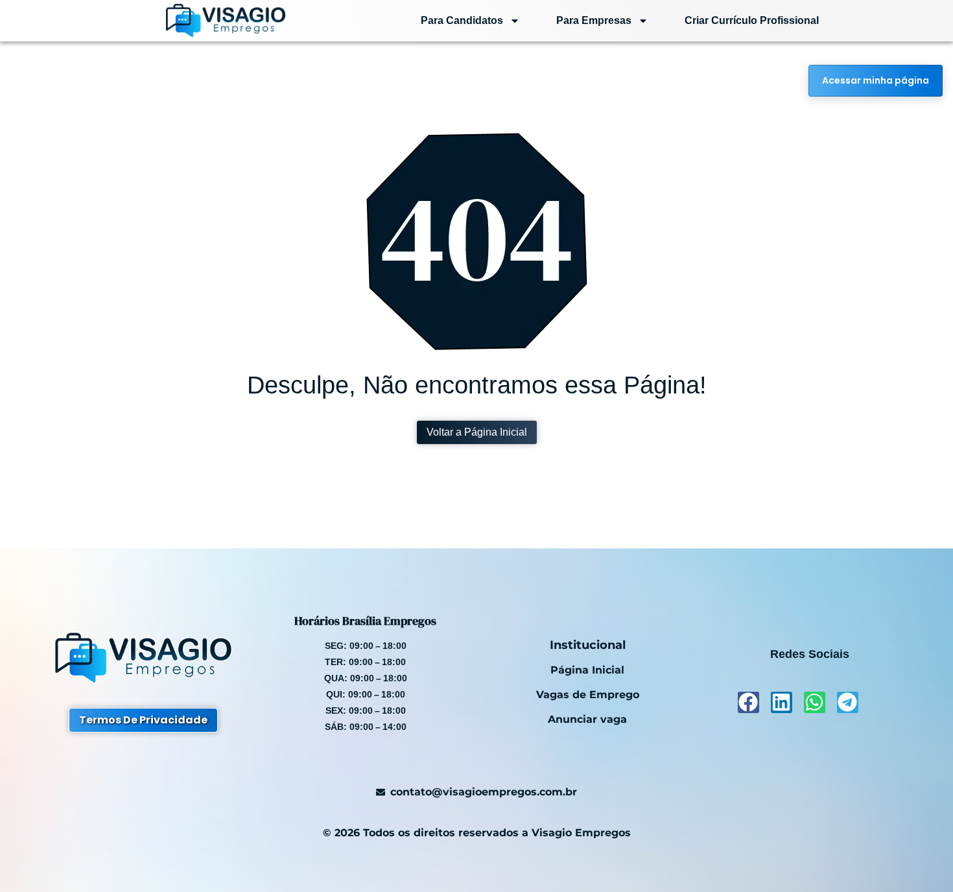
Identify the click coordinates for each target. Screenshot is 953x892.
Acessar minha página (875, 80)
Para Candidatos (462, 20)
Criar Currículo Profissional (752, 20)
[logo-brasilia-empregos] (200, 20)
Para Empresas (593, 20)
